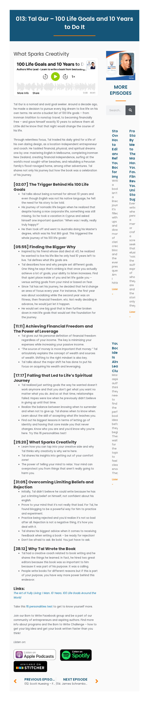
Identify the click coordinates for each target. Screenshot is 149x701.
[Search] (130, 110)
